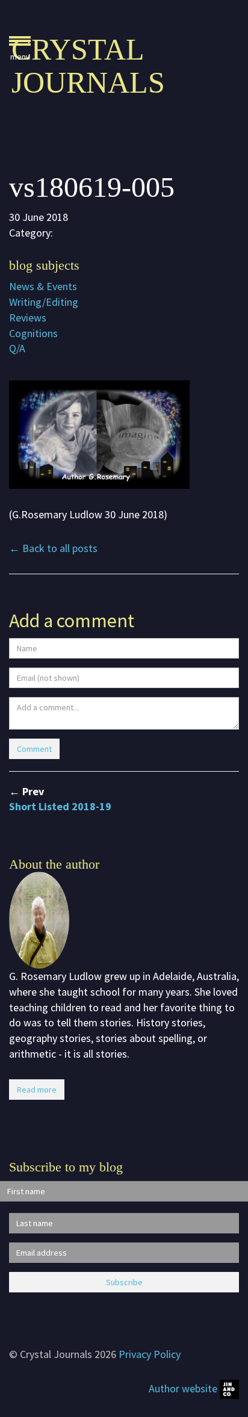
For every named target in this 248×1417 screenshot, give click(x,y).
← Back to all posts (53, 548)
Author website (184, 1388)
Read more (37, 1089)
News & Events (43, 286)
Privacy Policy (150, 1354)
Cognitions (33, 333)
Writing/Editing (43, 302)
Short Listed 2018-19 (60, 806)
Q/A (17, 348)
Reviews (27, 317)
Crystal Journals (88, 66)
